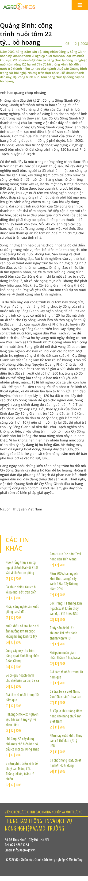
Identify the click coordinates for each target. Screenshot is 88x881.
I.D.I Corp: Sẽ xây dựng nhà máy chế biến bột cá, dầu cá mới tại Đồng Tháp (22, 744)
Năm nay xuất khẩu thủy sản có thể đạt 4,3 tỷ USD (66, 741)
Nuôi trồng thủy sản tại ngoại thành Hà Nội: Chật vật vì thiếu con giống (22, 568)
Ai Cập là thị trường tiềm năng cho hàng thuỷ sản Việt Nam (66, 716)
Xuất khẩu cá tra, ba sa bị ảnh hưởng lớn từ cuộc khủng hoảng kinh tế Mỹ (22, 631)
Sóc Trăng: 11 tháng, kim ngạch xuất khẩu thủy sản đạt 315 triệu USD (66, 608)
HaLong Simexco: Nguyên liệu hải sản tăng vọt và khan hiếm (22, 719)
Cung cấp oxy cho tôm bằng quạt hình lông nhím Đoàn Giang (22, 656)
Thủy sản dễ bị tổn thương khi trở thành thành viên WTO (63, 633)
